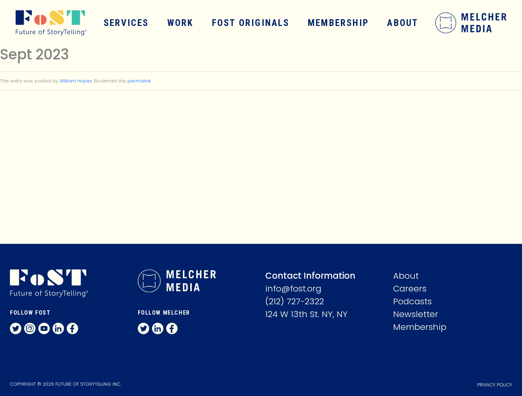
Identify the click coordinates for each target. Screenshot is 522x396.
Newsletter (415, 314)
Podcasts (412, 301)
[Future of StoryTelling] (45, 23)
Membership (338, 22)
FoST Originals (251, 22)
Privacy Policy (494, 385)
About (402, 22)
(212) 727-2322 (294, 301)
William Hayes (76, 80)
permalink (139, 80)
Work (180, 22)
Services (126, 22)
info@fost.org (293, 288)
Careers (409, 288)
